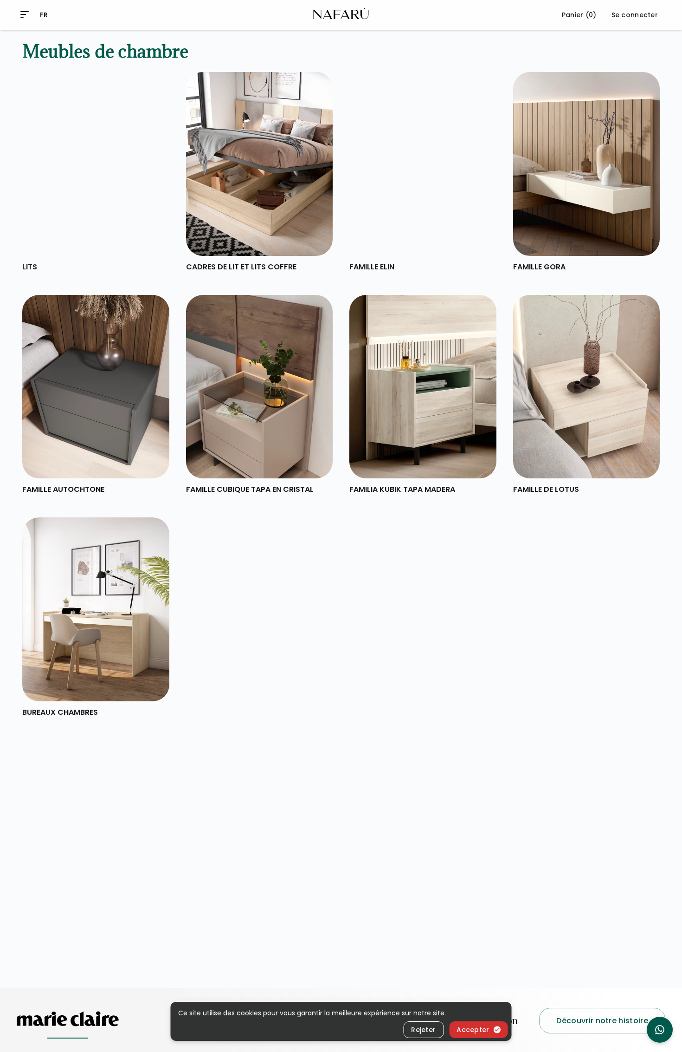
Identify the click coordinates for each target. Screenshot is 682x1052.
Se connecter (634, 15)
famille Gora (539, 266)
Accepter (473, 1029)
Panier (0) (579, 15)
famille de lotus (546, 489)
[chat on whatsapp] (660, 1030)
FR (44, 15)
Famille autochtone (63, 489)
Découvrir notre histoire (602, 1020)
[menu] (24, 14)
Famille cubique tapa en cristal (250, 489)
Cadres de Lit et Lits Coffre (241, 266)
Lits (29, 266)
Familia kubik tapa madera (402, 489)
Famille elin (371, 266)
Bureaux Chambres (60, 712)
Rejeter (423, 1029)
